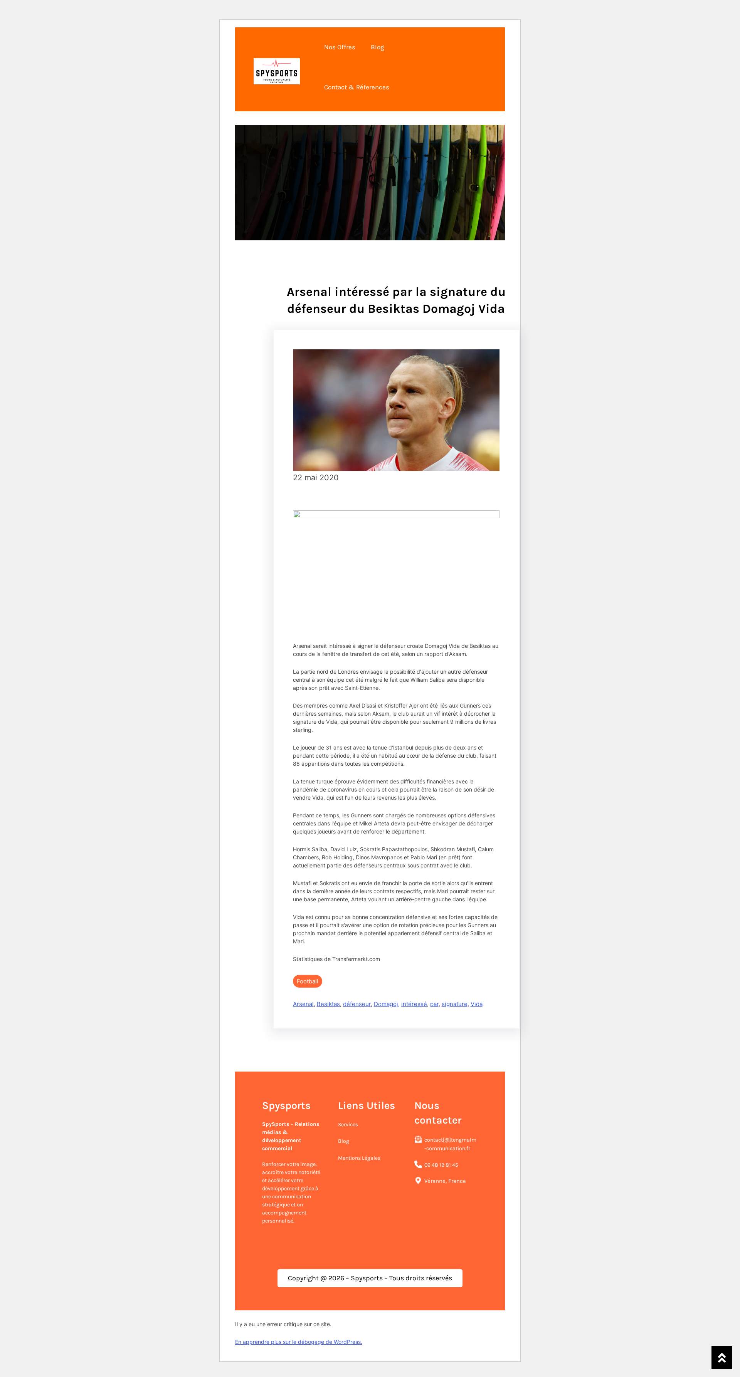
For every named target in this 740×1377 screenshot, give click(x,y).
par (434, 1004)
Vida (477, 1004)
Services (348, 1124)
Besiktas (328, 1004)
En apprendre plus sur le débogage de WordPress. (298, 1341)
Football (307, 981)
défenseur (357, 1004)
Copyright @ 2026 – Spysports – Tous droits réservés (370, 1278)
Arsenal (303, 1004)
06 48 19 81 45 (441, 1165)
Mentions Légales (359, 1158)
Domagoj (386, 1004)
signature (455, 1004)
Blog (343, 1141)
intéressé (414, 1004)
